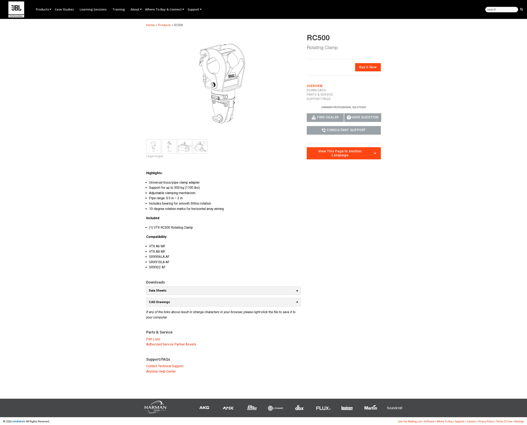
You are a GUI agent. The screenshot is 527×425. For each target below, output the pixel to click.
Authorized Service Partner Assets (171, 344)
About (135, 9)
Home (150, 25)
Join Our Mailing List (410, 421)
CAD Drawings (159, 302)
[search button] (521, 9)
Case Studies (64, 9)
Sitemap (519, 421)
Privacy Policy (486, 421)
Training (118, 9)
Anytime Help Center (161, 371)
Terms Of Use (504, 421)
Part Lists (153, 339)
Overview (315, 85)
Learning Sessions (93, 9)
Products (42, 9)
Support (193, 9)
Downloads (316, 90)
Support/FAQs (319, 98)
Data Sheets (158, 290)
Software (429, 421)
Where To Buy (445, 421)
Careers (471, 421)
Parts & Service (320, 94)
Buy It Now (368, 67)
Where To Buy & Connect (163, 9)
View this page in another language (340, 153)
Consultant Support (346, 130)
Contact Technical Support (164, 366)
